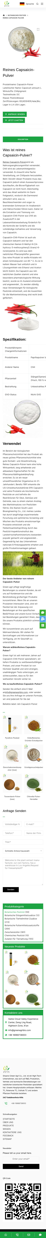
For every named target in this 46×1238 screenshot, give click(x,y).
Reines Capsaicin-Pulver (14, 162)
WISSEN (7, 1129)
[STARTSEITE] (4, 15)
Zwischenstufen (12, 932)
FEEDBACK (8, 1135)
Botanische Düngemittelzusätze (20, 915)
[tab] (23, 139)
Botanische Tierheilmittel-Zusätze (21, 918)
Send (21, 1166)
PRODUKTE (8, 1125)
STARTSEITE (9, 1119)
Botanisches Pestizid (15, 912)
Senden (10, 889)
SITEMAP (7, 1139)
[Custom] (5, 1235)
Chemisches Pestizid (15, 935)
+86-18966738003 (18, 1103)
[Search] (37, 4)
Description (23, 139)
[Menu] (42, 4)
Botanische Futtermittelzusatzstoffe (22, 925)
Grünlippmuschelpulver (33, 767)
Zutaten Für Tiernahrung (16, 939)
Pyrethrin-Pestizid (12, 738)
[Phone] (17, 1235)
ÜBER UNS (8, 1122)
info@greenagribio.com (16, 692)
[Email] (29, 1235)
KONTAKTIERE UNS (12, 1132)
